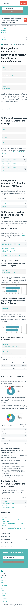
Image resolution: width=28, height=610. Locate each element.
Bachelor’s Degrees (7, 108)
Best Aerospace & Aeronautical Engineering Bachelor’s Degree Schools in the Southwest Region (11, 250)
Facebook (4, 593)
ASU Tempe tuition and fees (17, 373)
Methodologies (4, 585)
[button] (25, 20)
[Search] (15, 2)
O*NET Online (5, 518)
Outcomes (3, 39)
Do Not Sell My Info (5, 601)
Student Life (4, 35)
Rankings (4, 104)
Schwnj (13, 527)
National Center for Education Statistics (12, 516)
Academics (4, 33)
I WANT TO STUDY (6, 555)
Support (2, 582)
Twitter (3, 590)
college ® (6, 2)
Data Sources (3, 583)
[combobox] (15, 2)
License (20, 527)
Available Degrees (6, 106)
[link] (14, 28)
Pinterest (3, 592)
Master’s (4, 203)
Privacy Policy (4, 598)
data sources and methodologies (16, 528)
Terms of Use (4, 596)
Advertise (3, 587)
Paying (3, 37)
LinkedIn (3, 595)
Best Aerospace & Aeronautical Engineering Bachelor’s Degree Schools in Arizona (11, 244)
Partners (3, 588)
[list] (14, 28)
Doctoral (4, 206)
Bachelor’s (4, 201)
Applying (3, 30)
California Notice (5, 600)
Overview (3, 28)
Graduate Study (6, 110)
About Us (3, 577)
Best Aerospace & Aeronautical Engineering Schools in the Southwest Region (11, 169)
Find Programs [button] (23, 2)
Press (2, 579)
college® (4, 574)
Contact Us (3, 580)
